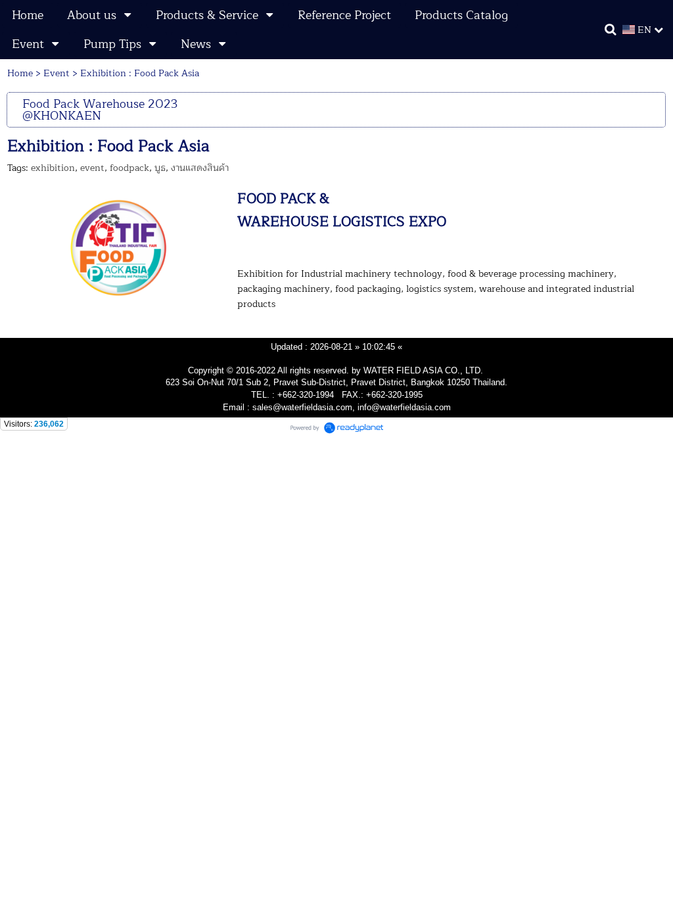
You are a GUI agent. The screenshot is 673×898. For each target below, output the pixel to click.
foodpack (129, 168)
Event (56, 73)
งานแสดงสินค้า (200, 168)
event (92, 168)
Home (20, 73)
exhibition (53, 168)
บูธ (160, 168)
